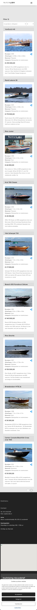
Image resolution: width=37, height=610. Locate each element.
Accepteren (18, 594)
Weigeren (18, 599)
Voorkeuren (18, 604)
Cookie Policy (17, 607)
